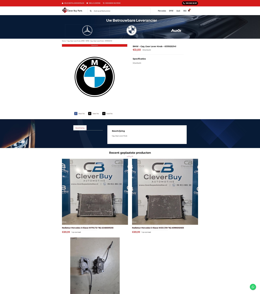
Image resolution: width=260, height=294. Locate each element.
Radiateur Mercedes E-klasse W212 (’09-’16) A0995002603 (158, 228)
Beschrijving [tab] (79, 128)
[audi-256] (176, 26)
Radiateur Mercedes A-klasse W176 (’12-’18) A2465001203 (87, 228)
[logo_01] (72, 7)
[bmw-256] (131, 26)
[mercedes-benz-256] (87, 26)
